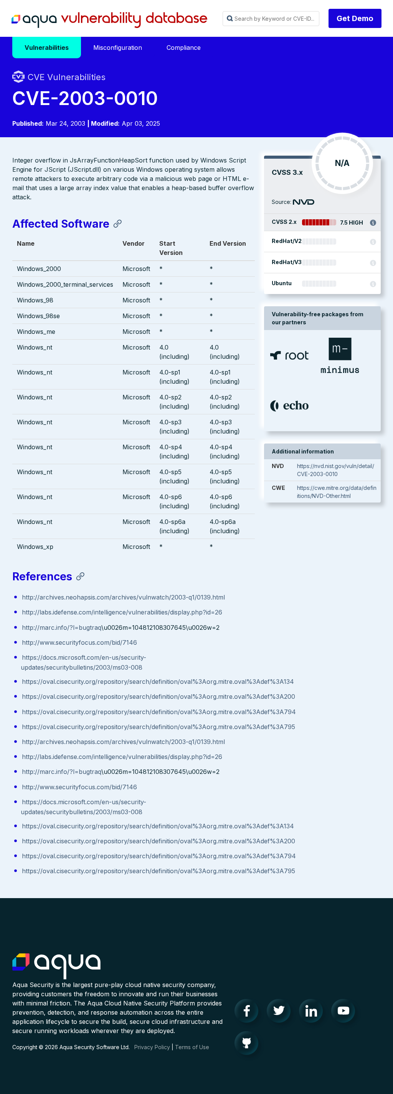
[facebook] (249, 1013)
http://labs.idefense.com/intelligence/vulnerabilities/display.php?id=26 (122, 612)
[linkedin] (313, 1013)
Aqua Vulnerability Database (109, 20)
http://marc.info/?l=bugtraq (61, 627)
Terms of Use (192, 1047)
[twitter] (281, 1013)
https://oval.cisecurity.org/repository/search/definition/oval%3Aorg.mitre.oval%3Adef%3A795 (158, 727)
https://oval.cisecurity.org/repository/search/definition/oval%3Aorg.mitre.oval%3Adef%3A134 (158, 681)
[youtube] (345, 1013)
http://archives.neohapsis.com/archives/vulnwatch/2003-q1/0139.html (123, 597)
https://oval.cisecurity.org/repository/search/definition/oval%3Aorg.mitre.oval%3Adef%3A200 (158, 696)
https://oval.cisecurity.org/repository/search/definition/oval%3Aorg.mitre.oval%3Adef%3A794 (159, 712)
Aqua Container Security (56, 966)
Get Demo (355, 18)
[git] (249, 1045)
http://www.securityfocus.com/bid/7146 (79, 642)
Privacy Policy (152, 1047)
